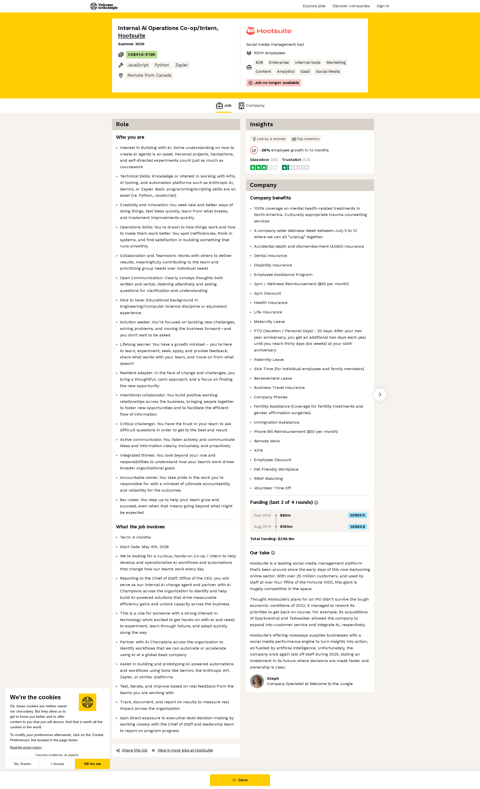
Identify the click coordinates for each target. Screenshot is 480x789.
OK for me (92, 764)
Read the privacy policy (26, 747)
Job (228, 105)
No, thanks (22, 764)
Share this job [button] (135, 750)
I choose (57, 764)
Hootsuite (131, 35)
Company (255, 105)
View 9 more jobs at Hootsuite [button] (185, 750)
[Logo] (104, 6)
